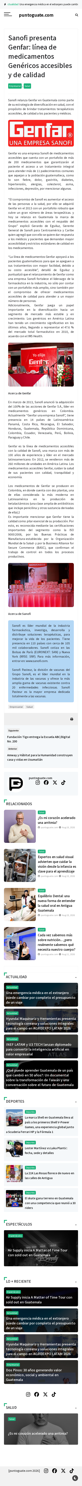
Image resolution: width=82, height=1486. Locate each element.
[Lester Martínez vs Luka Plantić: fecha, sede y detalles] (14, 1148)
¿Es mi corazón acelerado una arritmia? (38, 1433)
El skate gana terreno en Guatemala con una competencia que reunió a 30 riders (50, 1203)
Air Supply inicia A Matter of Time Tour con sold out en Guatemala (37, 1252)
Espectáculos (15, 1235)
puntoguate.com (40, 778)
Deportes (30, 1111)
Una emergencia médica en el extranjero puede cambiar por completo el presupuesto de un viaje (40, 997)
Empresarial (15, 85)
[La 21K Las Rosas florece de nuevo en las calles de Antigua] (14, 1173)
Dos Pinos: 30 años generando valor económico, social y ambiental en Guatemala (34, 1375)
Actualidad (10, 4)
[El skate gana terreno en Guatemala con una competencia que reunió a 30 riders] (14, 1198)
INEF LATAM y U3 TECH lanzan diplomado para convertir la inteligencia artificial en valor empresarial (38, 1049)
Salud (27, 85)
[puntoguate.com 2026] (24, 1471)
